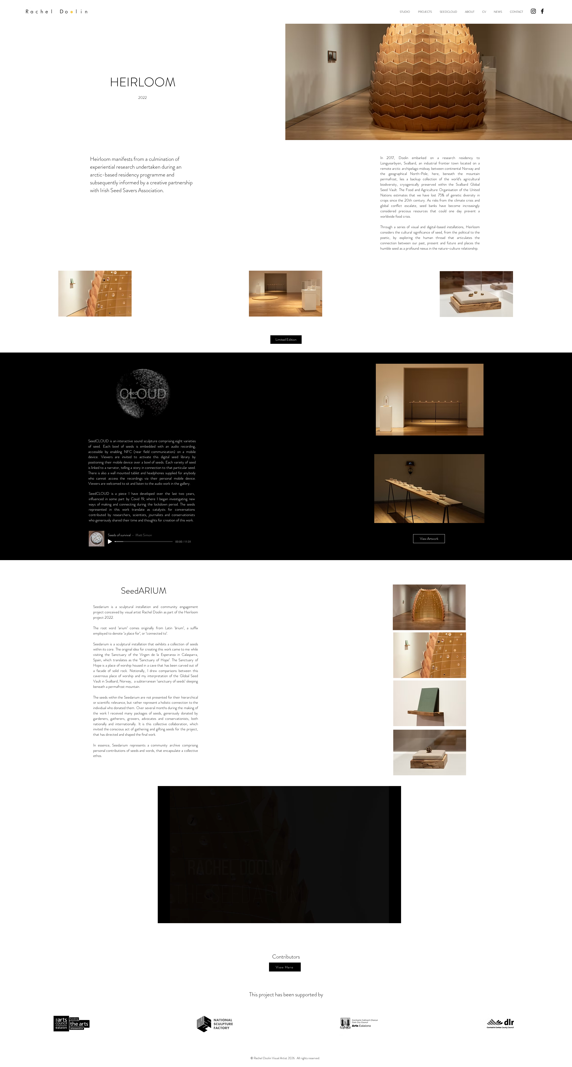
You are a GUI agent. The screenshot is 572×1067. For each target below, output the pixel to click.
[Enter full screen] (395, 917)
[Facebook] (542, 11)
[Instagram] (533, 11)
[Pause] (163, 917)
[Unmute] (171, 917)
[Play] (110, 541)
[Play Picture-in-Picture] (387, 917)
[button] (405, 11)
